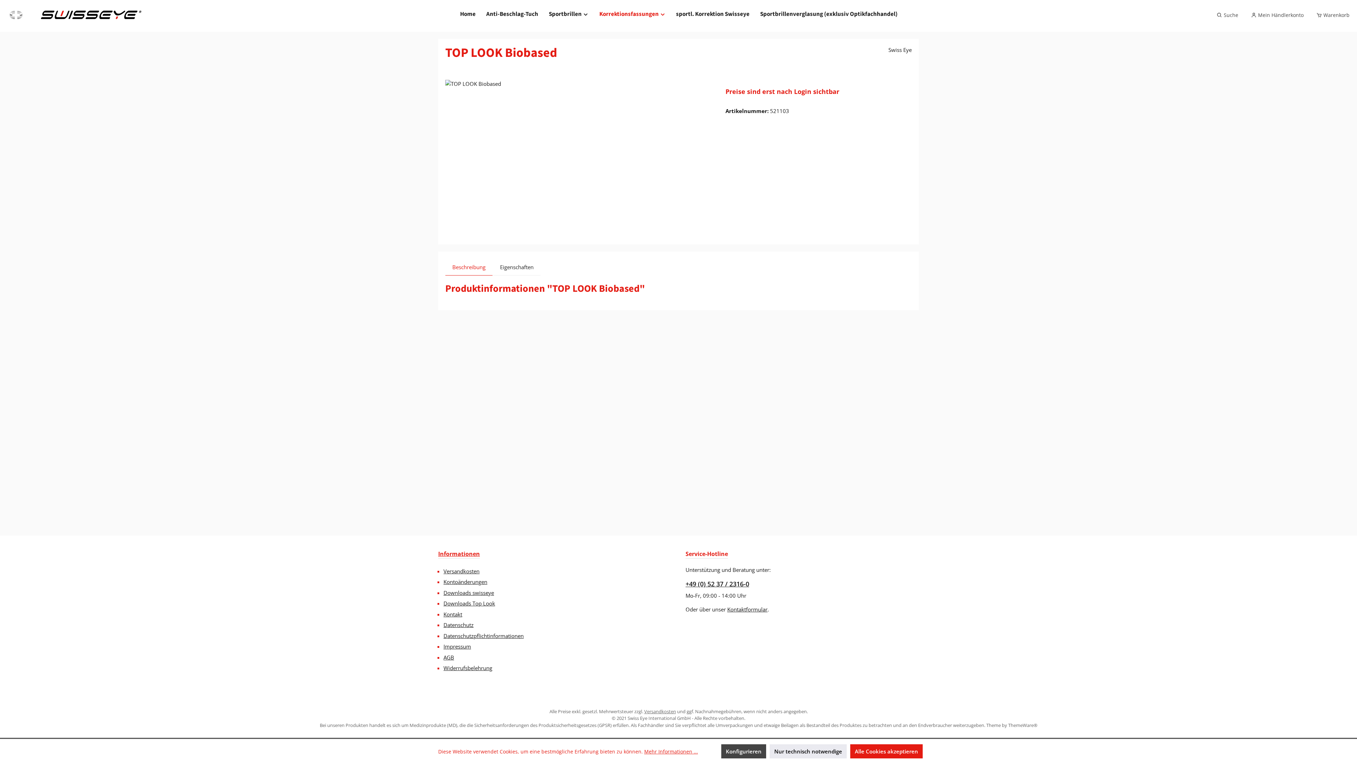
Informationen (459, 554)
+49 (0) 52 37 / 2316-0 (717, 584)
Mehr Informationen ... (671, 751)
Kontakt (452, 614)
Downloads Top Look (469, 603)
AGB (448, 657)
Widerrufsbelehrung (467, 668)
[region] (578, 156)
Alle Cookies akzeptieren (886, 751)
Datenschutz (458, 624)
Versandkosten (461, 571)
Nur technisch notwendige (808, 751)
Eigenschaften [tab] (517, 267)
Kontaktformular (747, 609)
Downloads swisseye (468, 592)
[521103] (578, 156)
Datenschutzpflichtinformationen (483, 635)
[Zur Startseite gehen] (74, 15)
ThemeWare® (1023, 725)
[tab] (469, 267)
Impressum (457, 646)
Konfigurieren (744, 751)
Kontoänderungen (465, 581)
